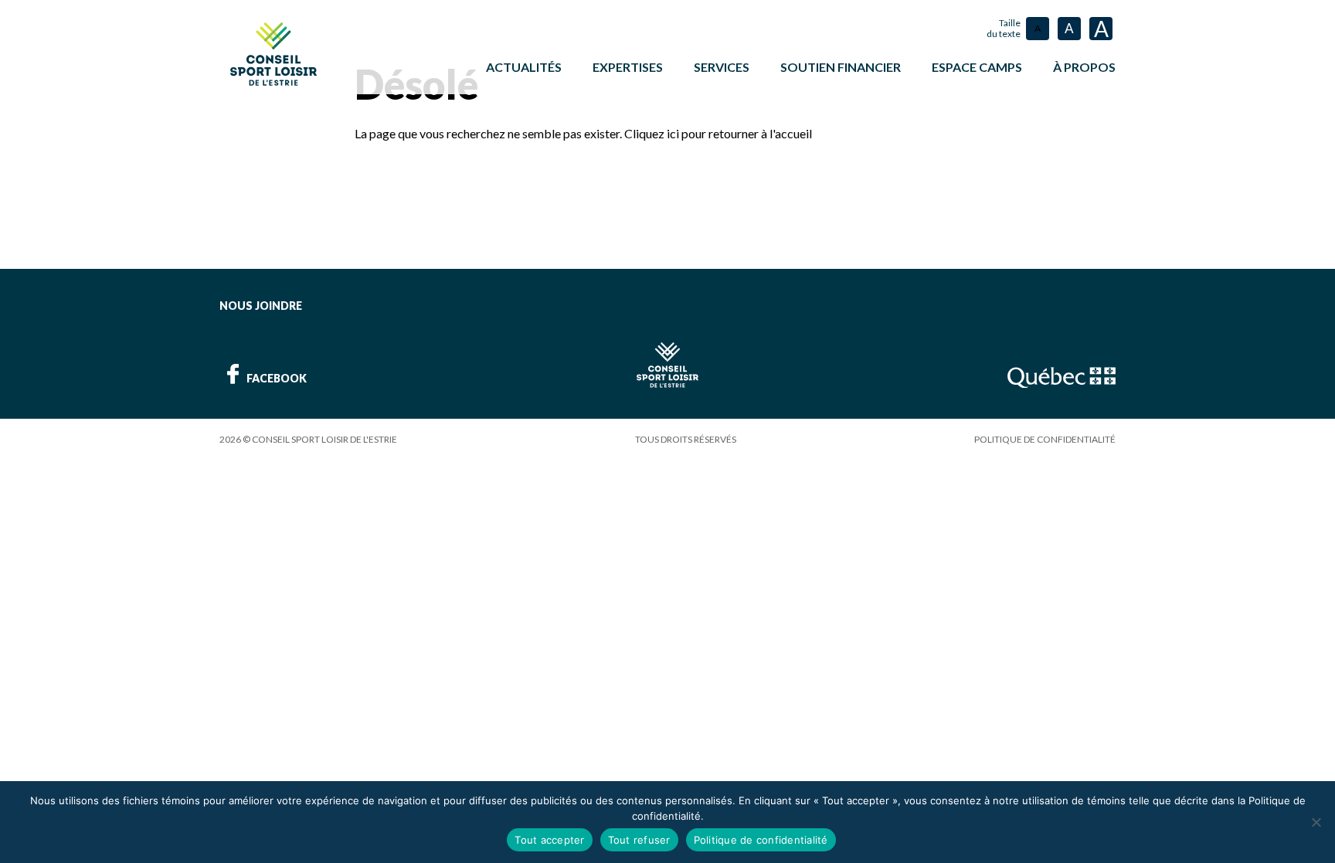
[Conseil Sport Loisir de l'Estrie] (273, 54)
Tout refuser (639, 840)
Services (721, 66)
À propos (1084, 66)
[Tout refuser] (1315, 822)
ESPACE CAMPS (977, 66)
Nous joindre (260, 305)
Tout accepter (549, 840)
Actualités (524, 66)
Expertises (628, 66)
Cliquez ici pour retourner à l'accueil (718, 133)
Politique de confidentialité (1045, 439)
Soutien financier (840, 66)
